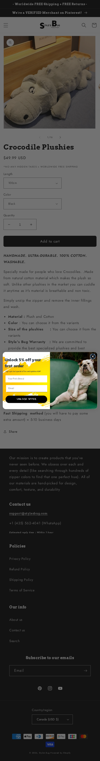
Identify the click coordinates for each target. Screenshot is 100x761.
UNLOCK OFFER (26, 399)
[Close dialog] (92, 356)
